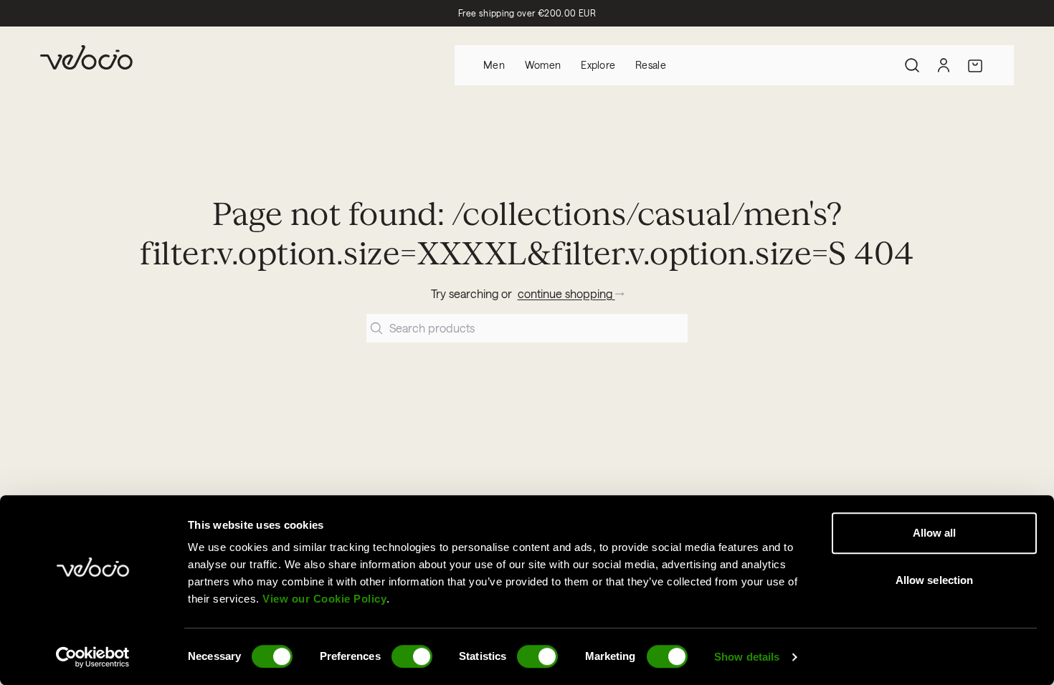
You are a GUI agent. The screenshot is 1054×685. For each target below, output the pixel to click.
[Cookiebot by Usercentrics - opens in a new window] (93, 657)
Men (494, 65)
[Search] (912, 65)
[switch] (411, 656)
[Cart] (975, 65)
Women (543, 65)
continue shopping (566, 293)
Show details (746, 657)
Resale (650, 65)
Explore (598, 65)
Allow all (934, 533)
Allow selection (935, 580)
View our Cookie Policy (324, 599)
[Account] (943, 65)
